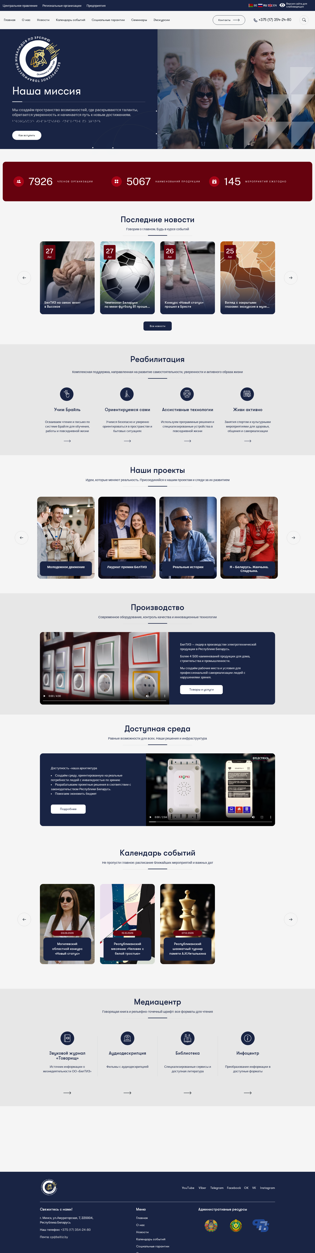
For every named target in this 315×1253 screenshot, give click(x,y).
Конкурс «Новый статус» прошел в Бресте (187, 273)
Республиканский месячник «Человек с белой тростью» (127, 948)
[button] (24, 278)
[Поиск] (304, 20)
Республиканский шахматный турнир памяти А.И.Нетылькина (187, 948)
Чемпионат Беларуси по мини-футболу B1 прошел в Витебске (130, 273)
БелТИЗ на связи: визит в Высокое (66, 273)
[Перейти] (67, 441)
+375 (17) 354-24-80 (76, 1230)
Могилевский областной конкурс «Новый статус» (67, 948)
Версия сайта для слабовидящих (296, 5)
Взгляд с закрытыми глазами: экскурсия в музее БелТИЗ (250, 273)
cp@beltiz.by (59, 1237)
